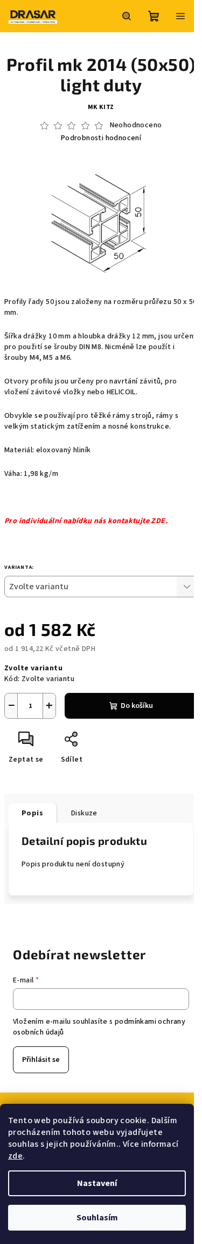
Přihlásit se (41, 1059)
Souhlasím (97, 1218)
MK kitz (101, 107)
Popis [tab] (32, 813)
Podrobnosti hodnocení (101, 138)
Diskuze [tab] (84, 813)
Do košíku (137, 705)
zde (15, 1156)
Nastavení (97, 1183)
